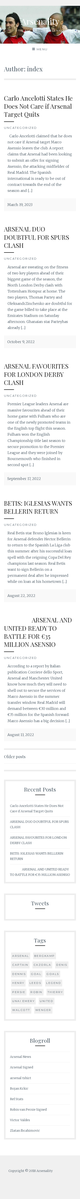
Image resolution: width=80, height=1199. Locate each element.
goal (36, 974)
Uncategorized (20, 127)
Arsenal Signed (21, 1067)
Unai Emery (23, 1001)
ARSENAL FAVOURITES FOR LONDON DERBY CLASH (36, 374)
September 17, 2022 (24, 478)
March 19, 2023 (19, 204)
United (46, 1001)
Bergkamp (44, 955)
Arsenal (20, 955)
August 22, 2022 (21, 595)
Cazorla (42, 964)
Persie (18, 992)
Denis (61, 964)
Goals (52, 974)
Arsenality (40, 21)
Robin (36, 992)
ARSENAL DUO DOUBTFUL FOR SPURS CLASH (36, 237)
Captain (20, 964)
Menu (42, 49)
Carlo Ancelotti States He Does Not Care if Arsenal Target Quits (38, 106)
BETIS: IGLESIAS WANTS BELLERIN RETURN (38, 507)
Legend (53, 983)
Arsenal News (20, 1057)
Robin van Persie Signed (28, 1110)
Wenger (43, 1010)
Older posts (15, 756)
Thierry (55, 992)
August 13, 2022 (20, 734)
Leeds (35, 983)
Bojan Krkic (19, 1089)
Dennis (19, 974)
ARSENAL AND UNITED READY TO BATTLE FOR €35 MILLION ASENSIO (38, 632)
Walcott (21, 1010)
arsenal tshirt (20, 1078)
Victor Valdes (20, 1120)
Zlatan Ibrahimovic (25, 1131)
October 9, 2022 (21, 342)
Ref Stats (16, 1099)
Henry (18, 983)
